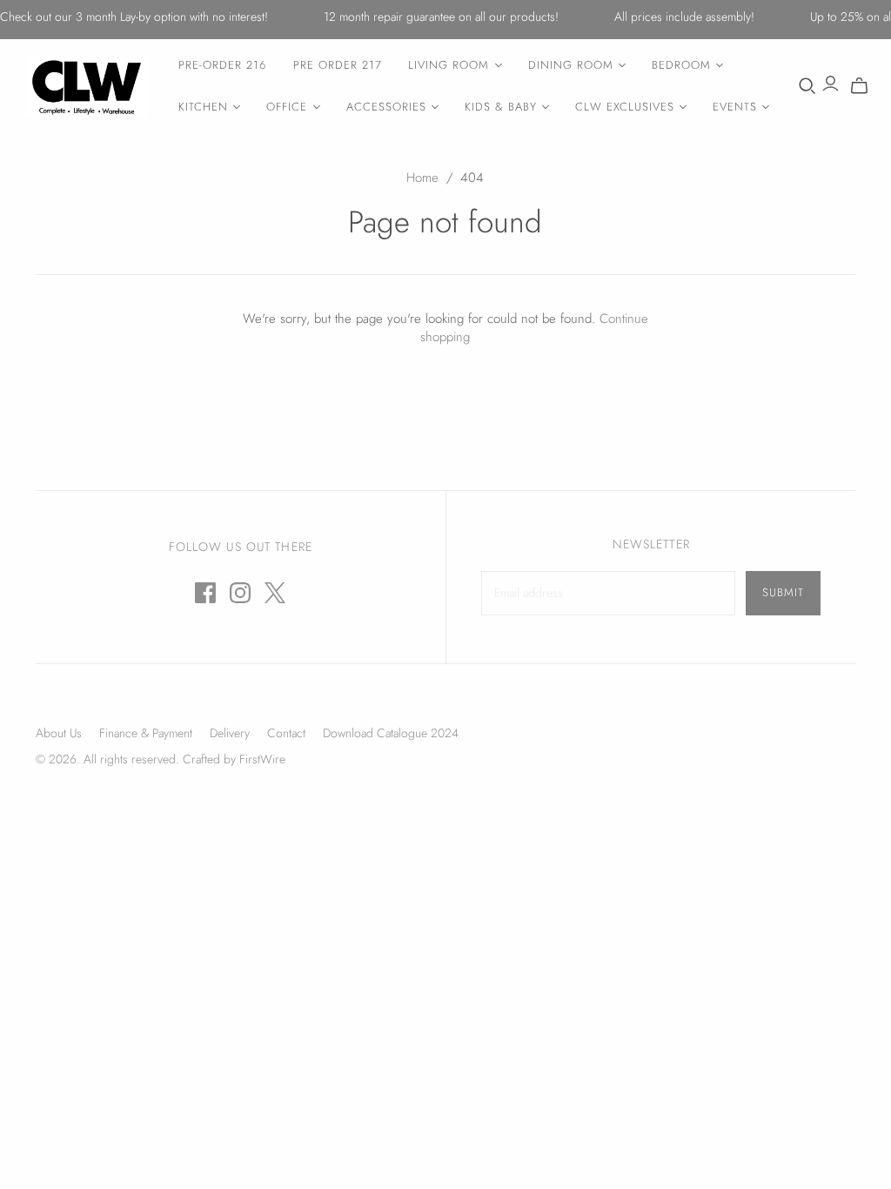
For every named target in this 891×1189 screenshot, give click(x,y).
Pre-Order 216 (222, 65)
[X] (275, 592)
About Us (59, 733)
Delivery (230, 733)
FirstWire (260, 759)
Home (422, 177)
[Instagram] (240, 592)
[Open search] (807, 86)
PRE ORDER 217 (338, 65)
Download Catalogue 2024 (391, 733)
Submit (783, 592)
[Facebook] (205, 592)
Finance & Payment (145, 733)
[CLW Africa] (87, 87)
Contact (286, 733)
